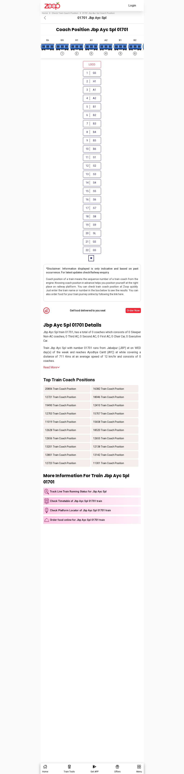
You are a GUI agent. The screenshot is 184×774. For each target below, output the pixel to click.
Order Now (133, 310)
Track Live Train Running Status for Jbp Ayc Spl (78, 491)
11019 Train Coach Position (60, 421)
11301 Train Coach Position (108, 463)
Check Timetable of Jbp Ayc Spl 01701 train (76, 501)
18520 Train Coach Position (108, 429)
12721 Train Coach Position (60, 396)
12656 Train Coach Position (60, 438)
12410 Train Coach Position (108, 405)
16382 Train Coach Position (108, 388)
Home (45, 13)
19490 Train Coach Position (60, 405)
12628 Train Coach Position (60, 429)
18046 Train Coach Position (108, 396)
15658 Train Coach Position (108, 421)
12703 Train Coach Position (60, 413)
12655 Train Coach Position (108, 438)
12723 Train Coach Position (60, 463)
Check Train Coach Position (65, 13)
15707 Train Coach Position (108, 413)
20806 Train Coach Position (60, 388)
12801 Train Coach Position (60, 454)
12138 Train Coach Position (108, 446)
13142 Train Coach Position (108, 454)
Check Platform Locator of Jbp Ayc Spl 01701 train (80, 510)
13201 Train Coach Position (60, 446)
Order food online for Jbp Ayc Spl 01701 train (77, 520)
